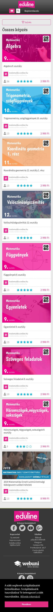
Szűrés (27, 22)
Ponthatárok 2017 (38, 547)
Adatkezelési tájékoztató (15, 544)
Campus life (38, 545)
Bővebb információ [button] (30, 596)
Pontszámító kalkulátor (38, 551)
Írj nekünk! (15, 537)
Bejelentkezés (31, 10)
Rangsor (38, 542)
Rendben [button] (26, 604)
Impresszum (15, 540)
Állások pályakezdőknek (38, 538)
